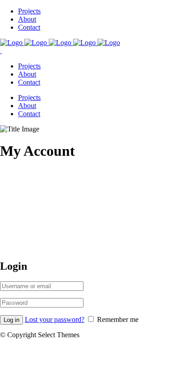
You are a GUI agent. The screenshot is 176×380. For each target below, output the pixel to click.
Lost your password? (54, 319)
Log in (11, 320)
